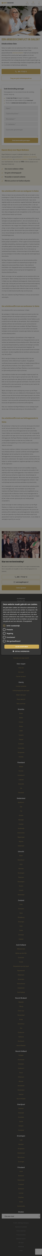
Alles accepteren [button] (21, 646)
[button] (21, 651)
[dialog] (21, 628)
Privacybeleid (27, 621)
